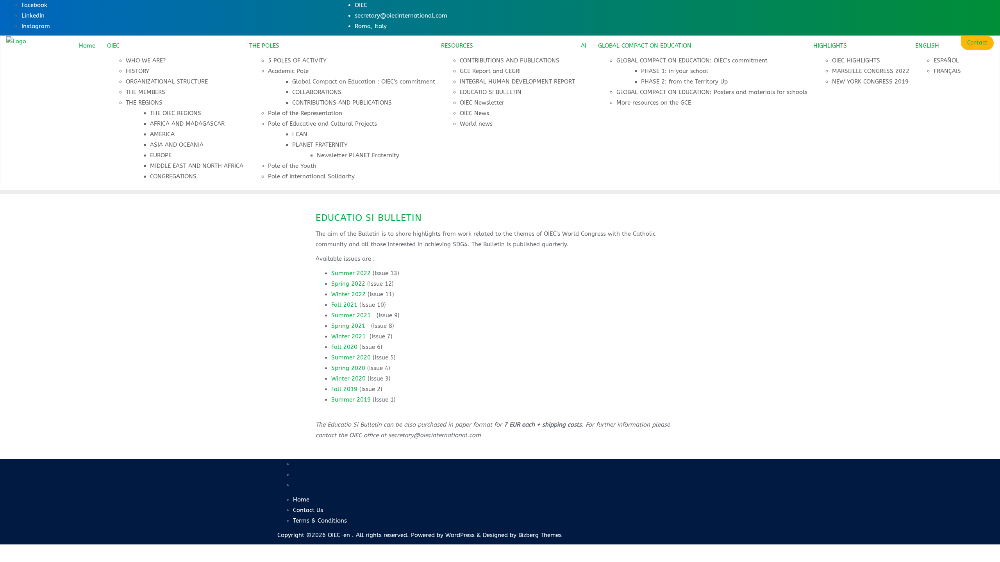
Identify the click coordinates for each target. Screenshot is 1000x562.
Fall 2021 (344, 304)
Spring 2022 (348, 283)
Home (301, 499)
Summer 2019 (351, 399)
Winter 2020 (348, 378)
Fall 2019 (344, 389)
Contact (977, 42)
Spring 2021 (348, 325)
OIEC (361, 5)
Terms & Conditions (320, 520)
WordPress (460, 535)
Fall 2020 (344, 346)
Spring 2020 (348, 368)
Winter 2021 (348, 336)
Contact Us (308, 510)
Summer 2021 (351, 315)
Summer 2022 (351, 273)
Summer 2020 (351, 357)
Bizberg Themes (540, 535)
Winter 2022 (348, 294)
